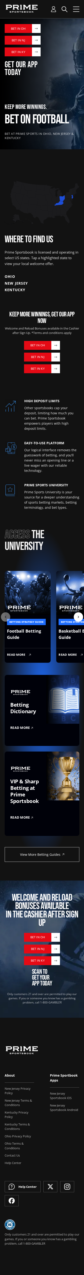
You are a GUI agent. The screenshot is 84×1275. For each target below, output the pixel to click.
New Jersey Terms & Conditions (18, 1102)
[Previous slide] (5, 617)
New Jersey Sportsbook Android (64, 1107)
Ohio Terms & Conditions (14, 1145)
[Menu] (76, 9)
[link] (72, 197)
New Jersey (16, 283)
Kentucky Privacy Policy (16, 1114)
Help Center (13, 1163)
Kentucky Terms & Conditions (17, 1126)
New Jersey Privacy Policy (18, 1090)
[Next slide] (78, 617)
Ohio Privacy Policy (18, 1136)
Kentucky (15, 289)
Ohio (10, 276)
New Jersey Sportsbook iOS (61, 1095)
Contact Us (12, 1155)
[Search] (64, 9)
